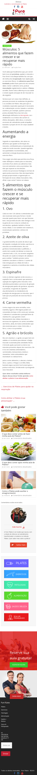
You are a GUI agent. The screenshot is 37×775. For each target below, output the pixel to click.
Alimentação (7, 46)
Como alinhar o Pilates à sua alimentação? (13, 399)
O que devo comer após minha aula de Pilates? (18, 463)
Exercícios (4, 710)
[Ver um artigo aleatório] (34, 19)
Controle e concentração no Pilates (15, 4)
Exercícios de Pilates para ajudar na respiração (17, 388)
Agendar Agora (18, 665)
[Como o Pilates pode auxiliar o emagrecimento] (18, 472)
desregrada (24, 115)
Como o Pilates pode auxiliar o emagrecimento (15, 492)
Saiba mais (16, 696)
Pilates (3, 707)
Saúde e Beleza (3, 720)
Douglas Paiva (17, 67)
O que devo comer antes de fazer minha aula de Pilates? (16, 435)
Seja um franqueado (4, 725)
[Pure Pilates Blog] (18, 11)
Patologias (4, 713)
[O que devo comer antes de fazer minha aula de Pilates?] (18, 415)
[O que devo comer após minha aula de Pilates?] (18, 444)
